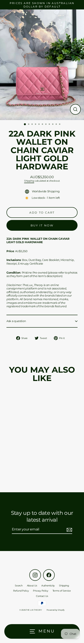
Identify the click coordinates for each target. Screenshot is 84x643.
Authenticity (48, 585)
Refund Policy (21, 590)
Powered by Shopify (55, 610)
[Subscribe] (68, 530)
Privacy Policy (40, 590)
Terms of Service (62, 590)
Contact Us (42, 596)
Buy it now (42, 225)
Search (18, 585)
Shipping (29, 180)
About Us (32, 585)
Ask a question (16, 321)
